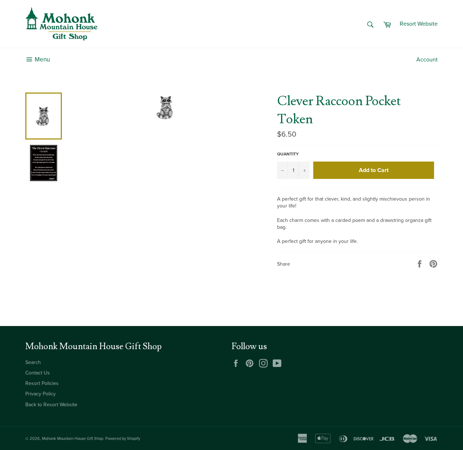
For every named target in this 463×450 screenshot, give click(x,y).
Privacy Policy (40, 394)
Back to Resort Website (51, 405)
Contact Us (37, 373)
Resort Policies (42, 383)
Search (33, 362)
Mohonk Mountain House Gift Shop (72, 438)
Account (427, 59)
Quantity (288, 154)
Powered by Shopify (122, 438)
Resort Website (419, 23)
